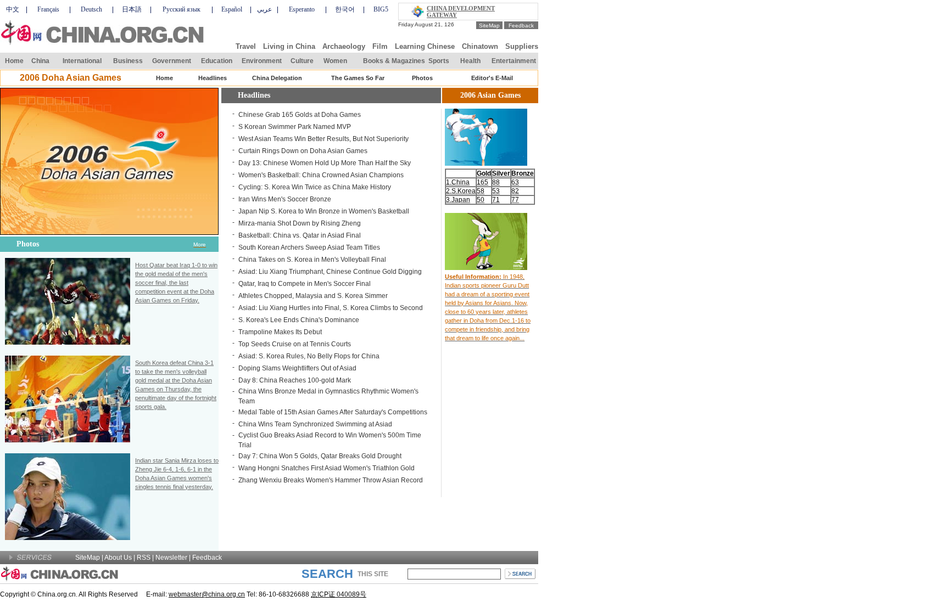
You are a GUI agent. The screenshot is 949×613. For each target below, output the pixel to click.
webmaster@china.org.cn (207, 594)
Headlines (212, 78)
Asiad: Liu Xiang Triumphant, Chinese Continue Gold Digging (330, 271)
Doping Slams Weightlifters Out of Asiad (297, 368)
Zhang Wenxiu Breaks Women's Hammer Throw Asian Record (330, 480)
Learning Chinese (425, 46)
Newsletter (171, 557)
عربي (264, 9)
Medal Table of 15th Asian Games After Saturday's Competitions (332, 412)
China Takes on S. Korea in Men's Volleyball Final (312, 259)
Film (380, 46)
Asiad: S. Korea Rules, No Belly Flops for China (308, 356)
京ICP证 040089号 (338, 594)
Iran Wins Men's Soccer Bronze (284, 199)
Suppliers (521, 46)
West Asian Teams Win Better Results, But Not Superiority (323, 139)
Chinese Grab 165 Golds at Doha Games (299, 115)
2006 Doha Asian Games (70, 77)
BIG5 (380, 9)
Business (128, 61)
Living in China (289, 46)
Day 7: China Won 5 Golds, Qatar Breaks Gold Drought (319, 456)
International (82, 61)
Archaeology (343, 46)
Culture (302, 61)
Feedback (521, 26)
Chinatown (480, 46)
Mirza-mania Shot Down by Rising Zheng (299, 223)
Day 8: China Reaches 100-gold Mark (294, 380)
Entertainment (514, 61)
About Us (118, 557)
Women (335, 61)
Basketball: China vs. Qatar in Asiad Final (299, 235)
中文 (12, 9)
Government (171, 61)
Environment (262, 61)
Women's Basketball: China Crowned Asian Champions (321, 175)
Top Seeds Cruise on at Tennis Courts (294, 344)
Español (231, 9)
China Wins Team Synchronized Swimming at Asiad (315, 424)
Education (216, 61)
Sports (438, 61)
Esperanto (302, 9)
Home (14, 61)
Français (48, 9)
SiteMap (489, 26)
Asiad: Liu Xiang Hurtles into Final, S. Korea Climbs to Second (330, 308)
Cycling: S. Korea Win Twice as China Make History (314, 187)
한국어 (345, 9)
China (40, 61)
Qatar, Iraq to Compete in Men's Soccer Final (304, 284)
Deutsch (91, 9)
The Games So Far (357, 78)
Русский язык (181, 9)
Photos (422, 78)
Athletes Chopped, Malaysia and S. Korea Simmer (313, 296)
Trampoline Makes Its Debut (280, 332)
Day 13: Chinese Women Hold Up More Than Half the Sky (324, 163)
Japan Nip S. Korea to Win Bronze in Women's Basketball (323, 211)
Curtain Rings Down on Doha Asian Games (302, 151)
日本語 (132, 9)
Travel (246, 46)
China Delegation (277, 78)
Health (470, 61)
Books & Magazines (394, 61)
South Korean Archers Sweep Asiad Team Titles (309, 247)
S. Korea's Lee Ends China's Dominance (298, 320)
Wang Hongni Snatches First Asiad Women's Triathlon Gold (326, 468)
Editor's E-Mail (492, 78)
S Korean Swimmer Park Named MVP (294, 127)
